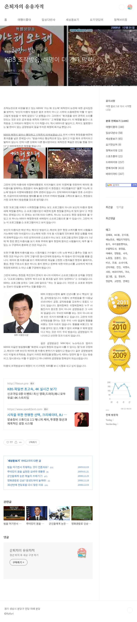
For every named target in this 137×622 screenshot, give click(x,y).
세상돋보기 (72, 19)
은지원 (125, 235)
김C (124, 258)
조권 (114, 262)
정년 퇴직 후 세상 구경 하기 (24, 555)
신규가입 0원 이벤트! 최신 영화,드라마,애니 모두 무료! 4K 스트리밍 (36, 396)
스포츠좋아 (114, 156)
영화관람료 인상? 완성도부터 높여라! (26, 480)
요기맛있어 (96, 19)
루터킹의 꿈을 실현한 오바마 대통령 (26, 471)
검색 (121, 7)
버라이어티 (115, 174)
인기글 (119, 207)
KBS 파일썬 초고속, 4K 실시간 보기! (32, 389)
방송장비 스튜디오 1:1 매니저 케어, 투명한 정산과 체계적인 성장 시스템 (37, 421)
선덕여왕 (110, 267)
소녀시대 (123, 262)
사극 (125, 253)
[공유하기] (16, 442)
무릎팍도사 (111, 248)
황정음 (122, 248)
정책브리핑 (120, 19)
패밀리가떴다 (122, 239)
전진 (118, 267)
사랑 (108, 272)
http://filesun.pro (17, 383)
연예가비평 (115, 168)
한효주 (122, 276)
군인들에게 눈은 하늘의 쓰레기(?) (25, 476)
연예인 (126, 281)
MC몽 (117, 235)
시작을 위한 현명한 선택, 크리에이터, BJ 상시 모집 (37, 414)
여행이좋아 (24, 19)
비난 (108, 262)
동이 (108, 244)
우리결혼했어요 (119, 244)
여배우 (109, 253)
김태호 (109, 235)
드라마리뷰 (115, 162)
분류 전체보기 (117, 121)
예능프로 (110, 239)
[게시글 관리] (20, 442)
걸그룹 (109, 276)
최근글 (109, 207)
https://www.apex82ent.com (24, 409)
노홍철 (109, 258)
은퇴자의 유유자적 (24, 6)
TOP (130, 610)
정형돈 (117, 253)
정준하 (109, 281)
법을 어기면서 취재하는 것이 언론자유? (28, 467)
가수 (127, 272)
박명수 (126, 267)
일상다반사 (48, 19)
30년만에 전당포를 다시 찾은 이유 (25, 485)
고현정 (117, 281)
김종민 (117, 258)
